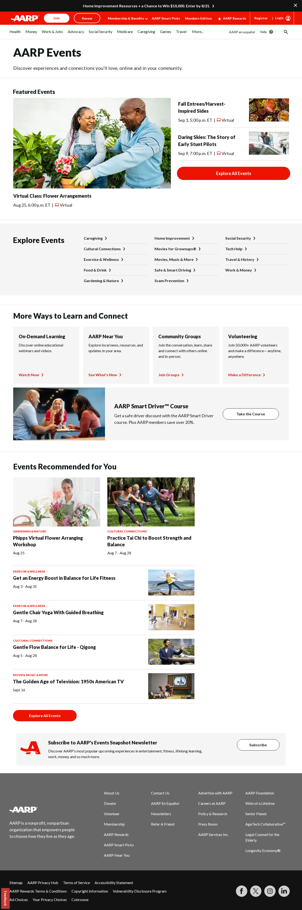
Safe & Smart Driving (173, 270)
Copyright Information (89, 891)
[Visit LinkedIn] (284, 891)
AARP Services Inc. (213, 834)
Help (263, 32)
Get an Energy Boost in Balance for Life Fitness (64, 578)
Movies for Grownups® (175, 248)
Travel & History (239, 259)
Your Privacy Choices (50, 899)
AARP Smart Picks (166, 18)
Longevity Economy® (263, 850)
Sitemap (16, 882)
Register (261, 18)
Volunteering (242, 336)
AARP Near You (105, 336)
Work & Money (238, 270)
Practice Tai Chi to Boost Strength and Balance (149, 541)
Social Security (238, 238)
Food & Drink (95, 270)
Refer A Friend (162, 824)
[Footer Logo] (42, 809)
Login (279, 18)
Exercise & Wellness (101, 259)
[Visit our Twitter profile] (255, 891)
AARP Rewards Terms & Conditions (38, 891)
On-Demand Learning (42, 336)
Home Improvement (172, 238)
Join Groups (168, 374)
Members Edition (198, 18)
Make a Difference (244, 374)
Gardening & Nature (101, 280)
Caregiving (93, 238)
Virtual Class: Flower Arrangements (52, 196)
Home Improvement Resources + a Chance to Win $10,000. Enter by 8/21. (146, 6)
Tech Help (234, 248)
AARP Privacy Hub (42, 882)
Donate (110, 803)
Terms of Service (76, 882)
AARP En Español (165, 803)
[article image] (92, 187)
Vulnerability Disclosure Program (140, 891)
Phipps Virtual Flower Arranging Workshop (48, 541)
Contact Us (160, 793)
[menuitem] (15, 34)
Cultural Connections (102, 248)
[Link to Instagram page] (270, 891)
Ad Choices (18, 899)
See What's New (102, 374)
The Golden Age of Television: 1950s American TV (68, 681)
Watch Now (29, 374)
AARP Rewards (234, 18)
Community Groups (179, 336)
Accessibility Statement (114, 882)
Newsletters (161, 813)
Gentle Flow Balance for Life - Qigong (54, 647)
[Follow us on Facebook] (241, 891)
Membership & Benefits (126, 18)
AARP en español (242, 32)
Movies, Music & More (174, 259)
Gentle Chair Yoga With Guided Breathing (58, 612)
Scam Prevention (169, 280)
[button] (285, 32)
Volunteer (112, 813)
